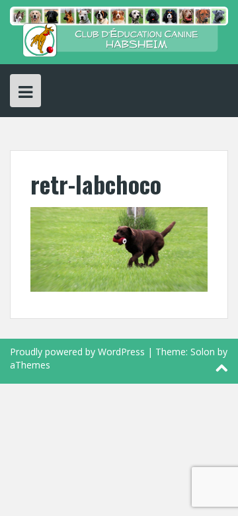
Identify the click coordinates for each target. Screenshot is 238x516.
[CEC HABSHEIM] (119, 30)
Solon (202, 351)
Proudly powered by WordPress (77, 351)
